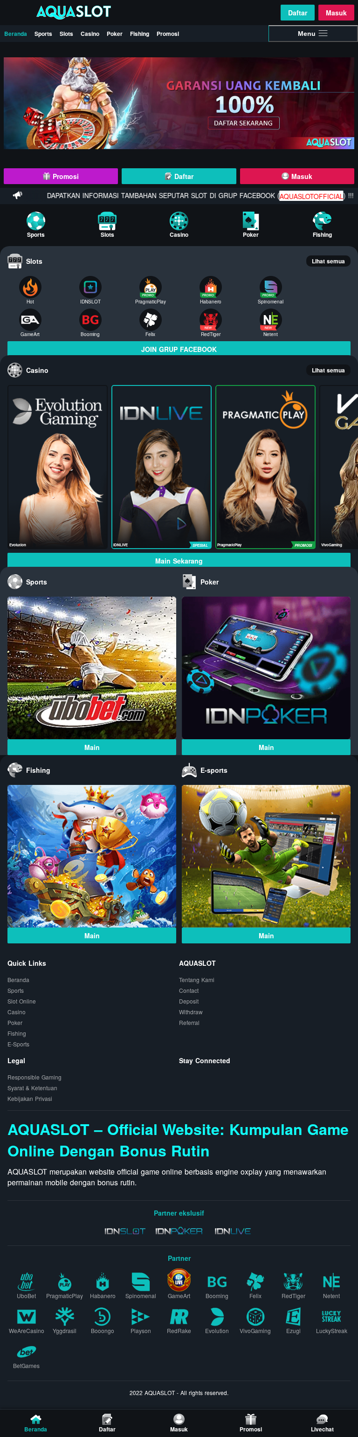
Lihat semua (328, 261)
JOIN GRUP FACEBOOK (179, 349)
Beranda (15, 33)
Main (92, 747)
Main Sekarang (179, 560)
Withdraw (191, 1012)
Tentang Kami (196, 980)
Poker (115, 33)
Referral (189, 1023)
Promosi (168, 33)
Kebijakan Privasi (29, 1099)
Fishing (139, 33)
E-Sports (18, 1044)
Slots (66, 33)
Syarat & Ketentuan (32, 1088)
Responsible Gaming (34, 1077)
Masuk (336, 12)
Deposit (189, 1001)
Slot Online (21, 1001)
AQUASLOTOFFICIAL (287, 196)
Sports (43, 33)
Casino (90, 33)
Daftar (297, 12)
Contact (189, 991)
